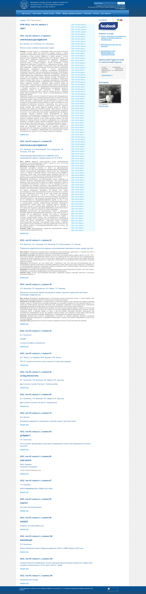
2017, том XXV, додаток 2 (78, 63)
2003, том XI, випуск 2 (77, 208)
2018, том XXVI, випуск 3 (78, 43)
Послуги (96, 13)
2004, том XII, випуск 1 (77, 201)
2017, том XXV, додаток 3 (78, 58)
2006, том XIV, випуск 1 (77, 182)
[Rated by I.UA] (113, 590)
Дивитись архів (103, 106)
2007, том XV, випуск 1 (77, 172)
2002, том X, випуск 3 (77, 216)
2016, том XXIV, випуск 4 (78, 72)
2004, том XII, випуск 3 (77, 196)
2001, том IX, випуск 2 (77, 227)
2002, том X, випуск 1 (77, 220)
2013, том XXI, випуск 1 (77, 115)
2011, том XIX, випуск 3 (77, 129)
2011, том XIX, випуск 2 (77, 132)
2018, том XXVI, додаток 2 (78, 46)
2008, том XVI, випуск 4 (77, 156)
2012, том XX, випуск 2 (77, 122)
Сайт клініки (37, 13)
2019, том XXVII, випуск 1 (78, 39)
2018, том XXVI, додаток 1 (78, 51)
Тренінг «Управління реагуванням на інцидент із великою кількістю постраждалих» (113, 38)
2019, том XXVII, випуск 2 (78, 36)
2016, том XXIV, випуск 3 (78, 74)
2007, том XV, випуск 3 (77, 168)
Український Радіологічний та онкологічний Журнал (111, 61)
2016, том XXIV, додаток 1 (78, 82)
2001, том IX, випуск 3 (77, 225)
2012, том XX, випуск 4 (77, 118)
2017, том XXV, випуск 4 (78, 55)
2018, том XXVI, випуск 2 (78, 48)
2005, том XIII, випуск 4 (77, 184)
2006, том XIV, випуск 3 (77, 177)
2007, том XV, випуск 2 (77, 170)
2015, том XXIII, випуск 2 (78, 91)
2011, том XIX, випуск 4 (77, 127)
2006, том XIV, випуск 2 (77, 180)
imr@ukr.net (122, 8)
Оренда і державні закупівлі (72, 13)
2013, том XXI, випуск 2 (77, 113)
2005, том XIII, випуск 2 (77, 189)
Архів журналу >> (107, 75)
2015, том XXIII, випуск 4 (78, 86)
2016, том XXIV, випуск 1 (78, 84)
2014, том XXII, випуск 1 (78, 106)
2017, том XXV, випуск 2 (78, 65)
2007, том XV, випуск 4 (77, 165)
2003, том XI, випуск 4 (77, 204)
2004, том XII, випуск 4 (77, 194)
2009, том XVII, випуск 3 (78, 149)
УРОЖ (58, 13)
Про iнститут (26, 13)
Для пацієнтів (106, 13)
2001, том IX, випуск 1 (77, 230)
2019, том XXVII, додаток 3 (78, 27)
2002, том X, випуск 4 (77, 213)
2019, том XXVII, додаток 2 (78, 29)
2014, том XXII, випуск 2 (78, 103)
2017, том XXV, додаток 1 (78, 67)
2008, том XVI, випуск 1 (77, 163)
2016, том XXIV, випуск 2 (78, 79)
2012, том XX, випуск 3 (77, 120)
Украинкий (118, 20)
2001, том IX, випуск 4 (77, 223)
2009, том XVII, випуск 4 (78, 146)
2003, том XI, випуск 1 (77, 211)
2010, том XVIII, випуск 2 (78, 144)
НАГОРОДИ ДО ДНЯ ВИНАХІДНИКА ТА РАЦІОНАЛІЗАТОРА (108, 52)
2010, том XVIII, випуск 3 (78, 141)
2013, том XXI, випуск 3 (77, 110)
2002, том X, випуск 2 (77, 218)
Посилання (87, 13)
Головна (22, 20)
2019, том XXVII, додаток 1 (78, 31)
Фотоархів (103, 82)
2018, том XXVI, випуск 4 (78, 41)
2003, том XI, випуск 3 (77, 206)
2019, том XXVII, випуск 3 (78, 34)
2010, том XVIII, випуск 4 (78, 137)
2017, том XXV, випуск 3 (78, 60)
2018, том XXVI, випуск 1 (78, 53)
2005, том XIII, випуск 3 (77, 187)
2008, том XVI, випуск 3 (77, 158)
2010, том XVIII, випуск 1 (78, 139)
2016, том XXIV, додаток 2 (78, 77)
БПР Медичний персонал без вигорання (111, 45)
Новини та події (48, 13)
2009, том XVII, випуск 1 (78, 153)
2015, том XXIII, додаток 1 (78, 94)
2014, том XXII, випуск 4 (78, 98)
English (121, 20)
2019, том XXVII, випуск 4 (78, 24)
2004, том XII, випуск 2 (77, 199)
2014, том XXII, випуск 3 (78, 101)
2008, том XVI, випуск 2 (77, 161)
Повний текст (24, 134)
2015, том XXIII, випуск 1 (78, 96)
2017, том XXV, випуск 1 (78, 70)
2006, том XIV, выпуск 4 (77, 175)
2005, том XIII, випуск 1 (77, 192)
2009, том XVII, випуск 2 (78, 151)
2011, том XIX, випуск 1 (77, 134)
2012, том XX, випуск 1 (77, 125)
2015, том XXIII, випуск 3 (78, 89)
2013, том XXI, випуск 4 (77, 108)
